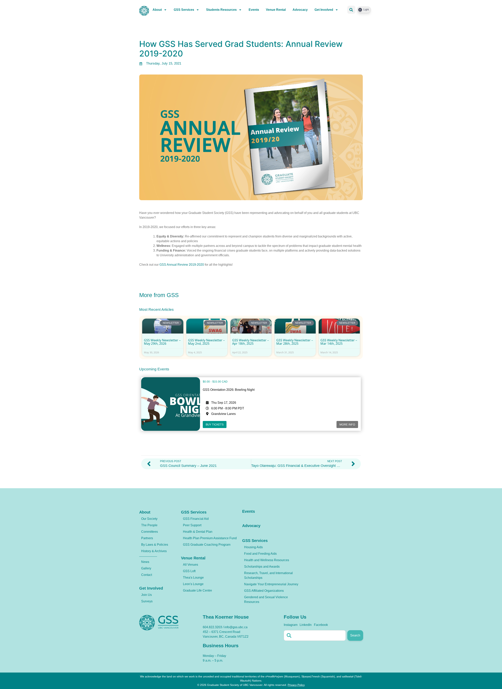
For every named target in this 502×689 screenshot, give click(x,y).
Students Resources (221, 9)
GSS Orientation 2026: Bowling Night (229, 389)
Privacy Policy (296, 684)
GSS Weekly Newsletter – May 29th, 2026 (162, 342)
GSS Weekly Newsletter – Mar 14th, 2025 (338, 342)
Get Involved (324, 9)
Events (254, 9)
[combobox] (315, 635)
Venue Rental (276, 9)
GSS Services (184, 9)
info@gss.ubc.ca (235, 627)
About (157, 9)
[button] (351, 10)
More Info (347, 424)
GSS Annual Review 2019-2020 (181, 264)
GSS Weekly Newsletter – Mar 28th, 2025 (294, 342)
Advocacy (300, 9)
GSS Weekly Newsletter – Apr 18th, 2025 (250, 342)
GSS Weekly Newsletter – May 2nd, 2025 (206, 342)
